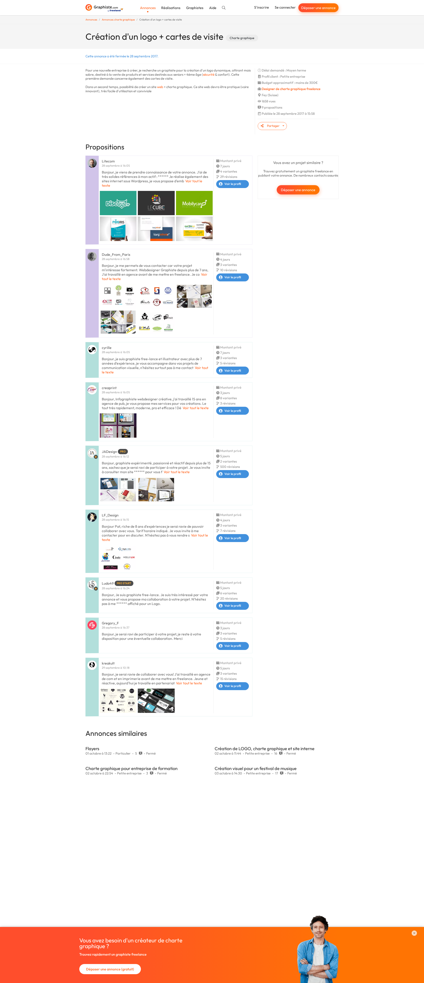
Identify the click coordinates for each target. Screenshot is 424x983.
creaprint (109, 388)
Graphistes (194, 8)
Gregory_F (110, 623)
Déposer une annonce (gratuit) (110, 969)
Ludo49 (108, 583)
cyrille (107, 347)
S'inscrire (261, 7)
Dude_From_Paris (116, 254)
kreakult (108, 663)
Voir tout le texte (196, 408)
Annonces (148, 8)
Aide (212, 8)
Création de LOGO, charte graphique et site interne (264, 748)
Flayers (92, 748)
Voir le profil (232, 184)
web (160, 87)
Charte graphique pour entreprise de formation (131, 768)
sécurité (208, 74)
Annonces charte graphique (118, 19)
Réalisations (170, 8)
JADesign (109, 451)
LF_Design (110, 515)
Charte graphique (242, 38)
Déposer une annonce (318, 8)
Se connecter (285, 7)
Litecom (108, 161)
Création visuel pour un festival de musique (256, 768)
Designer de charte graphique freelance (291, 89)
